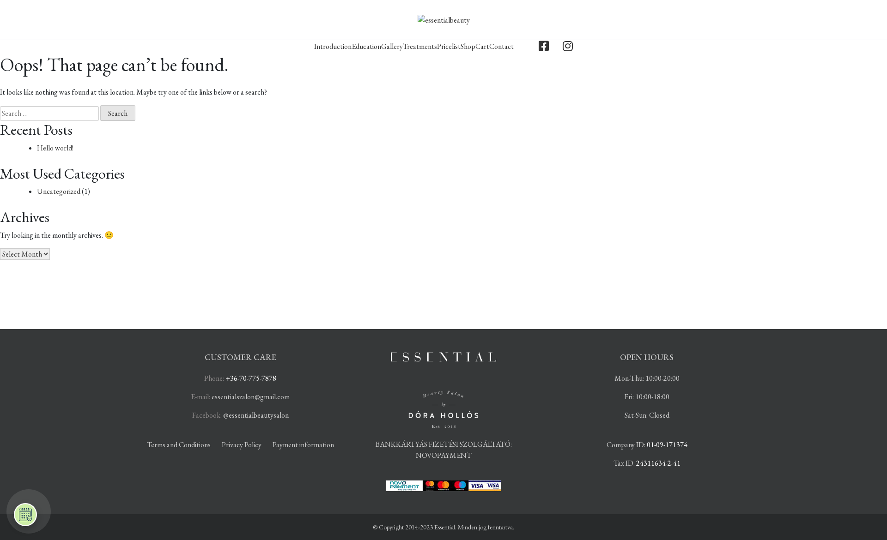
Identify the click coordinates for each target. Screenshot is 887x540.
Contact (501, 46)
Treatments (420, 46)
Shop (468, 46)
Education (366, 46)
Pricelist (449, 46)
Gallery (392, 46)
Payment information (303, 445)
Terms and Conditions (179, 445)
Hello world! (55, 148)
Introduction (333, 46)
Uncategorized (58, 191)
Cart (482, 46)
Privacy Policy (241, 445)
